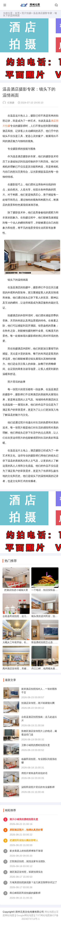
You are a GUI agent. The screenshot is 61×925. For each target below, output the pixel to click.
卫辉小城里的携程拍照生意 (35, 745)
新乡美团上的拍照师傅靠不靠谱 (26, 850)
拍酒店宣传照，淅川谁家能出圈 (38, 703)
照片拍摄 (26, 13)
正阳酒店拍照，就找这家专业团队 (27, 861)
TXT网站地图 (43, 915)
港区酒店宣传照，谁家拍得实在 (26, 871)
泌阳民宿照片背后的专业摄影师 (38, 787)
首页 (17, 13)
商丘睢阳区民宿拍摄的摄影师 (25, 893)
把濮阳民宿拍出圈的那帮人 (24, 840)
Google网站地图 (25, 915)
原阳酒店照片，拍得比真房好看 (26, 829)
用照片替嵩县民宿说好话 (34, 773)
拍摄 (7, 125)
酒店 (53, 120)
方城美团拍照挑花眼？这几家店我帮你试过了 (33, 882)
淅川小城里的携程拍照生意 (24, 819)
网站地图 (49, 911)
